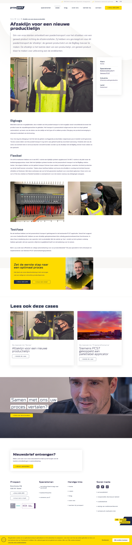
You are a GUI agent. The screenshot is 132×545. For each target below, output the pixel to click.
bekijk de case (21, 356)
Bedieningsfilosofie (106, 71)
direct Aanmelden (23, 466)
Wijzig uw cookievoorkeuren (108, 506)
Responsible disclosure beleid (108, 497)
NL (117, 1)
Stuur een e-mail (20, 498)
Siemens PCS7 (45, 497)
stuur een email (42, 282)
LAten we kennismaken (22, 415)
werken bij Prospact (76, 505)
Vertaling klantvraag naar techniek (49, 487)
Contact (98, 8)
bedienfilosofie (45, 493)
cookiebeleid (102, 501)
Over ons (75, 8)
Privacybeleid (102, 492)
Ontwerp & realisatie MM (107, 511)
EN (121, 1)
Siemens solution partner (104, 1)
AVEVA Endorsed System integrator (77, 1)
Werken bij (87, 8)
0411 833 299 (114, 8)
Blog (65, 8)
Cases (57, 8)
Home (12, 19)
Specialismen (46, 8)
